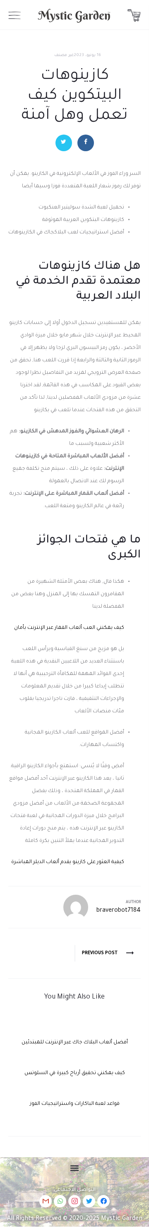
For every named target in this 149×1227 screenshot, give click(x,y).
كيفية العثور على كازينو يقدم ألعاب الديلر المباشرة (67, 862)
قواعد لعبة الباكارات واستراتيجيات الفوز (75, 1104)
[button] (75, 1168)
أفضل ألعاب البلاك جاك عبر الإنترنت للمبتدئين (75, 1042)
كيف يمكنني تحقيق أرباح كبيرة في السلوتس (74, 1073)
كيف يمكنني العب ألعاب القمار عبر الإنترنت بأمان (69, 628)
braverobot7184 (118, 911)
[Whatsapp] (60, 1201)
